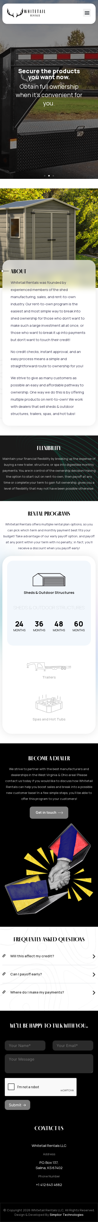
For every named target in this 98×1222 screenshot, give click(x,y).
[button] (87, 13)
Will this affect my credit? (32, 955)
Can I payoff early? (26, 974)
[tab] (49, 581)
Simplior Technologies (66, 1214)
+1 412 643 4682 (49, 1184)
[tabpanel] (49, 623)
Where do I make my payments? (37, 992)
